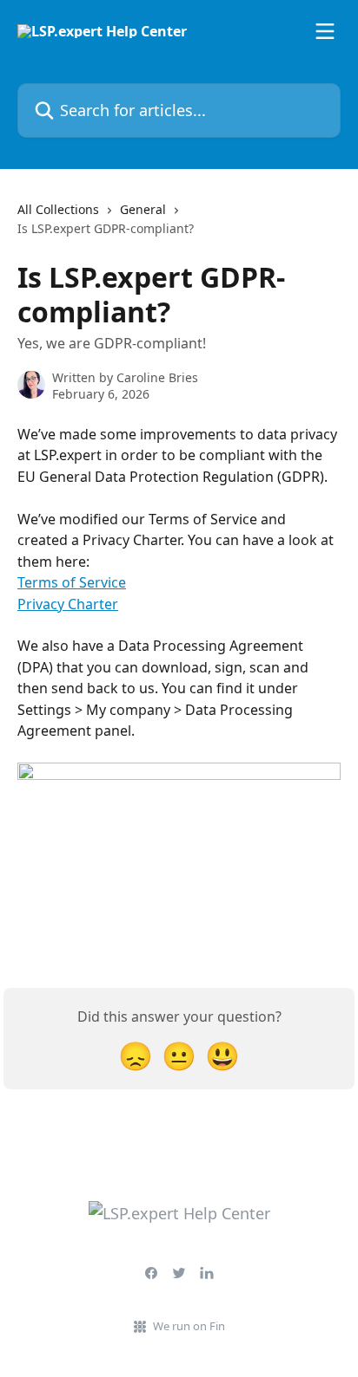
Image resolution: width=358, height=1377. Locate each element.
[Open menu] (325, 31)
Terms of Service (71, 582)
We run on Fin (189, 1326)
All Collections (58, 209)
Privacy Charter (67, 604)
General (143, 209)
